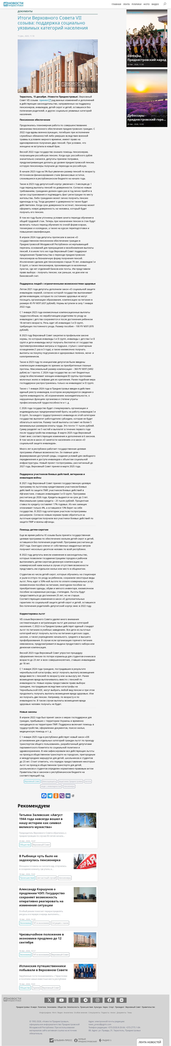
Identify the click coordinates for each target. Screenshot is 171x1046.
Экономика (25, 923)
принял (43, 100)
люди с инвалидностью (51, 786)
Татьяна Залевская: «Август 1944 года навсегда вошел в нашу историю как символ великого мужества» (41, 821)
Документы (25, 11)
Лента (126, 4)
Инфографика (45, 1012)
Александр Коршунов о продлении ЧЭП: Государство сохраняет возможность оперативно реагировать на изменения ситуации (42, 897)
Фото (146, 4)
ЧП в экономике (41, 923)
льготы (88, 781)
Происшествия (27, 877)
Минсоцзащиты (49, 781)
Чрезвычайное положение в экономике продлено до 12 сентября (41, 938)
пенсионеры (69, 786)
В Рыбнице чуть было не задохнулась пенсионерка (40, 858)
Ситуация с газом (59, 923)
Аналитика (68, 1012)
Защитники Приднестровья (70, 781)
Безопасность (73, 1007)
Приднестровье (23, 1007)
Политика (42, 1007)
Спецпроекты (135, 12)
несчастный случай (46, 877)
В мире (34, 1007)
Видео (155, 4)
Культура (98, 1007)
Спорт (111, 1007)
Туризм (36, 987)
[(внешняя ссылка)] (72, 795)
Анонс (113, 1012)
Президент (119, 1007)
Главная (116, 4)
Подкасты (105, 1012)
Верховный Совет (32, 781)
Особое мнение (80, 1012)
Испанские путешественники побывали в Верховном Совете (43, 968)
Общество (25, 844)
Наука (105, 1007)
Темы (129, 1012)
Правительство (148, 1007)
